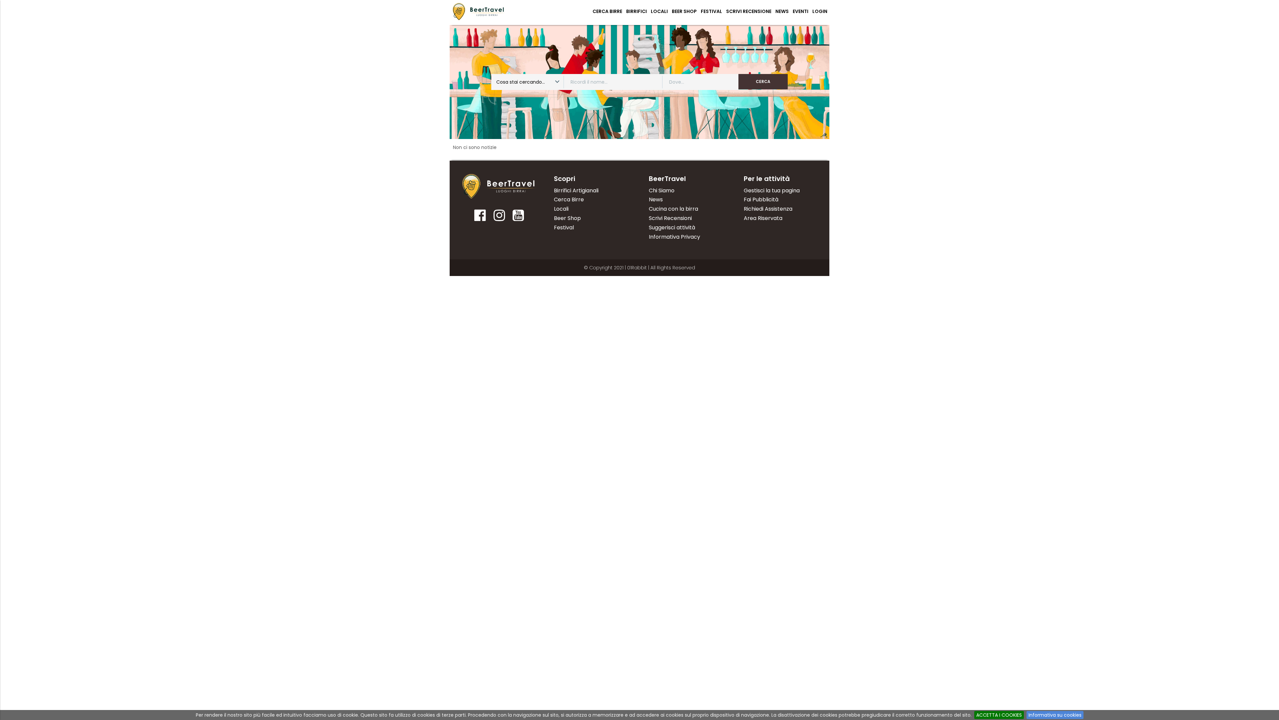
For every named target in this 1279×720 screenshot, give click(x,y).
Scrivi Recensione (748, 11)
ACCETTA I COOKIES (999, 715)
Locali (659, 11)
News (782, 11)
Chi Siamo (661, 190)
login (819, 11)
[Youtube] (518, 217)
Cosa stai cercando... (520, 82)
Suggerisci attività (672, 227)
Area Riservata (763, 218)
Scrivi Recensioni (670, 218)
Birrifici (636, 11)
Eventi (800, 11)
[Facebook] (480, 217)
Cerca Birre (607, 11)
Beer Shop (684, 11)
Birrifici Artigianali (576, 190)
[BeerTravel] (479, 11)
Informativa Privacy (674, 237)
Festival (711, 11)
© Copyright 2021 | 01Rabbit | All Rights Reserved (639, 267)
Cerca (763, 81)
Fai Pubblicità (761, 199)
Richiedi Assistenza (768, 209)
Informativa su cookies (1055, 715)
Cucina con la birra (673, 209)
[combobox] (528, 82)
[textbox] (615, 82)
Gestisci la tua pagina (772, 190)
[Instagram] (499, 217)
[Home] (499, 186)
